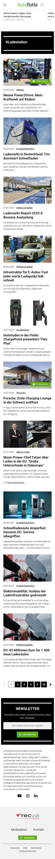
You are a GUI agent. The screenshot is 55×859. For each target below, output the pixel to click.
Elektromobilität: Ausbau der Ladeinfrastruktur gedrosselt (24, 593)
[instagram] (27, 795)
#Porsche (21, 393)
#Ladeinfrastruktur (25, 149)
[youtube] (19, 795)
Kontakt (38, 829)
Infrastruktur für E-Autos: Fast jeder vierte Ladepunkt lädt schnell (25, 276)
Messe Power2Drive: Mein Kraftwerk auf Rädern (22, 97)
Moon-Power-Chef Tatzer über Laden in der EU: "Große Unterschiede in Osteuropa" (26, 461)
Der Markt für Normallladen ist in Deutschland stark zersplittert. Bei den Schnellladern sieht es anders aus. (25, 166)
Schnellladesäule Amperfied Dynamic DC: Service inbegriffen (24, 532)
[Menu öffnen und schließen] (5, 5)
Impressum (15, 848)
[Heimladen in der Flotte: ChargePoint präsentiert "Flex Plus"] (27, 312)
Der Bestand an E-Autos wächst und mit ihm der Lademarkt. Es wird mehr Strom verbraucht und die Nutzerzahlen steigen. (27, 225)
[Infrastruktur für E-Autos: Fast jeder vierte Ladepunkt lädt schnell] (27, 249)
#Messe (20, 90)
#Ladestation (22, 330)
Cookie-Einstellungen (27, 851)
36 (44, 684)
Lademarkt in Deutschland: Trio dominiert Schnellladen (26, 156)
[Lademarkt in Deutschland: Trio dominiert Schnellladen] (27, 131)
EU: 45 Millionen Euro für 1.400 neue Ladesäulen (26, 652)
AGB (25, 848)
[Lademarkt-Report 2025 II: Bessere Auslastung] (27, 190)
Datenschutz (36, 848)
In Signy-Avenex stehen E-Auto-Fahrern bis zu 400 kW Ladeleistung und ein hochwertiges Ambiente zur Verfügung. (26, 410)
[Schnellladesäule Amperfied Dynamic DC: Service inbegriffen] (27, 505)
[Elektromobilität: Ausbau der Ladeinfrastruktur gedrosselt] (27, 568)
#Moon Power (23, 452)
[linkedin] (36, 795)
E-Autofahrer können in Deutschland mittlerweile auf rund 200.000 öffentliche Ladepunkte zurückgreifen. (26, 288)
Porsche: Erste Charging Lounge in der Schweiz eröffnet (27, 400)
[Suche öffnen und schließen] (41, 4)
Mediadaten (19, 829)
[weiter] (50, 684)
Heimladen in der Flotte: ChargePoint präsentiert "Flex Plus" (25, 339)
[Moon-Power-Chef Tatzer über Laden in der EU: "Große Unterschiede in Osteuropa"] (27, 434)
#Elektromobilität (24, 208)
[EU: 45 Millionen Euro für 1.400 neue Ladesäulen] (27, 627)
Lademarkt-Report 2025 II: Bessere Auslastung (23, 215)
